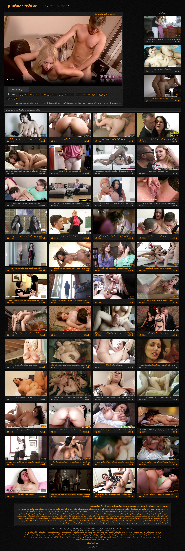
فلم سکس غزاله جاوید (159, 520)
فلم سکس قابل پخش (128, 520)
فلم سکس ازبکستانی (78, 511)
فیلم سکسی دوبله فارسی (41, 536)
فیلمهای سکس (93, 536)
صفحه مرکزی (49, 6)
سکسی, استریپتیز (66, 94)
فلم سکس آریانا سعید (104, 511)
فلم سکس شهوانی (94, 518)
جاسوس (23, 94)
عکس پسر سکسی (110, 534)
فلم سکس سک (107, 518)
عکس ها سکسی (138, 534)
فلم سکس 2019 (141, 511)
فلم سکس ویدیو (162, 523)
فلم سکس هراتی (64, 520)
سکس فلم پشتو (91, 509)
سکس (75, 532)
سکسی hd (34, 94)
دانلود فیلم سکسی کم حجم (56, 534)
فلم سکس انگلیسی (36, 511)
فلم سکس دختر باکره (75, 516)
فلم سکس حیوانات (86, 514)
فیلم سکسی (92, 532)
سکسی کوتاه (50, 537)
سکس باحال (69, 534)
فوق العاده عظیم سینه (86, 94)
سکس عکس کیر (75, 537)
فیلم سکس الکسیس (114, 532)
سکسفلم (81, 509)
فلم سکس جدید (100, 514)
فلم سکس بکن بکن (140, 514)
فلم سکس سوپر (119, 518)
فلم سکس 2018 (154, 511)
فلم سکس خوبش (157, 516)
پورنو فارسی (28, 537)
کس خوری (103, 94)
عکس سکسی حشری (142, 537)
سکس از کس (157, 534)
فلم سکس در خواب (42, 516)
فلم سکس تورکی (112, 514)
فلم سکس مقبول (88, 520)
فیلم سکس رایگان (39, 532)
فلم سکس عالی (65, 518)
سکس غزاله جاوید (117, 509)
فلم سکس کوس (69, 523)
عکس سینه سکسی (155, 537)
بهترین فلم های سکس (133, 509)
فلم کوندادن (12, 98)
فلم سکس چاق (108, 523)
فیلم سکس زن (50, 532)
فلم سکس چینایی (95, 523)
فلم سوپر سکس (35, 509)
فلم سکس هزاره (51, 520)
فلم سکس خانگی (58, 514)
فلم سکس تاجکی (126, 514)
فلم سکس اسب (50, 511)
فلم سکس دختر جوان (59, 516)
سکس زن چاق (28, 532)
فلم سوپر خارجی (48, 509)
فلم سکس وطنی (25, 520)
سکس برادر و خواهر (70, 536)
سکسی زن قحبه (48, 94)
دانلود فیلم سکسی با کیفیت (63, 532)
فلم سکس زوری (147, 518)
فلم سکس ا (90, 511)
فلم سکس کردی (82, 523)
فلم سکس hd (129, 511)
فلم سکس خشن (34, 514)
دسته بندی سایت (62, 6)
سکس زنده (92, 539)
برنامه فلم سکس (161, 509)
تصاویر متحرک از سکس (80, 534)
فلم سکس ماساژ (101, 520)
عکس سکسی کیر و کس (106, 536)
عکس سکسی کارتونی (39, 537)
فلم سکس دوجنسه (161, 518)
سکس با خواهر (94, 537)
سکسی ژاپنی (148, 534)
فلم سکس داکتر (102, 516)
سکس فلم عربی (104, 509)
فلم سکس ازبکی (63, 511)
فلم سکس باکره (155, 514)
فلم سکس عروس (39, 518)
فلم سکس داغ (114, 516)
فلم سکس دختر (90, 516)
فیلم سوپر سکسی (132, 536)
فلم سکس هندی (38, 520)
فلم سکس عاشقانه (79, 518)
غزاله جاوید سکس (62, 509)
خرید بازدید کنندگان (93, 543)
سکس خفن (146, 532)
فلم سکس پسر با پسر (135, 523)
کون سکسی (100, 534)
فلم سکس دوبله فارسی (26, 516)
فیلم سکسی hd (82, 532)
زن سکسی (92, 534)
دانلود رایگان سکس (105, 537)
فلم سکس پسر (149, 523)
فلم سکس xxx (117, 511)
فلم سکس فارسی (144, 520)
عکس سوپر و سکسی (57, 536)
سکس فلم (118, 528)
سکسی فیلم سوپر (29, 534)
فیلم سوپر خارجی (82, 536)
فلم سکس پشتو (120, 523)
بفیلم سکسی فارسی (145, 536)
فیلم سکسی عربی (41, 534)
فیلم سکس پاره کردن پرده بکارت (131, 532)
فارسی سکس (28, 536)
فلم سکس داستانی (127, 516)
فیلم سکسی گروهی (82, 539)
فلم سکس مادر (114, 520)
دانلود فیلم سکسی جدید (62, 537)
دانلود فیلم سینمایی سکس (124, 534)
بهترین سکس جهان (103, 539)
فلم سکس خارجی (72, 514)
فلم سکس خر (46, 514)
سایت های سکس (155, 532)
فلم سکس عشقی (25, 518)
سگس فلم (74, 509)
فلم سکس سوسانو (133, 518)
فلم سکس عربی (52, 518)
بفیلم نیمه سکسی (117, 537)
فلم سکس (25, 509)
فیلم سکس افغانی (102, 532)
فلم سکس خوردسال (142, 516)
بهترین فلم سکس (148, 509)
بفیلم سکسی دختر (129, 537)
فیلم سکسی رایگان (120, 536)
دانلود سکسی (156, 536)
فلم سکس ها (76, 520)
